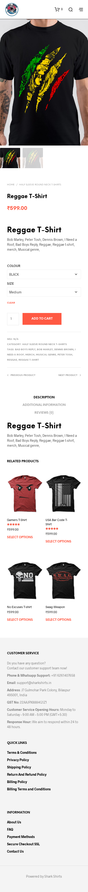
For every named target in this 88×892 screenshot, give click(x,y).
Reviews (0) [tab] (44, 412)
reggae (12, 360)
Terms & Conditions (22, 752)
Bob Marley (45, 349)
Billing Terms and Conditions (29, 789)
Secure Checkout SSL (23, 844)
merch (29, 355)
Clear (11, 303)
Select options (20, 537)
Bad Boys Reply (25, 349)
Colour (13, 266)
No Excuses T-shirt (19, 607)
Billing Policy (17, 782)
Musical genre (46, 355)
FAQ (10, 829)
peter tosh (64, 355)
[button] (59, 9)
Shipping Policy (19, 767)
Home (11, 184)
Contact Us (15, 851)
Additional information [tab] (44, 405)
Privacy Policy (18, 760)
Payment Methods (21, 837)
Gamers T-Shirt (17, 520)
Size (10, 283)
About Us (14, 822)
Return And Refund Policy (26, 774)
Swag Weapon (55, 607)
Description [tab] (44, 397)
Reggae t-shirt (29, 360)
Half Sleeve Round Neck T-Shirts (40, 184)
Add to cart (42, 318)
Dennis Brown (63, 349)
